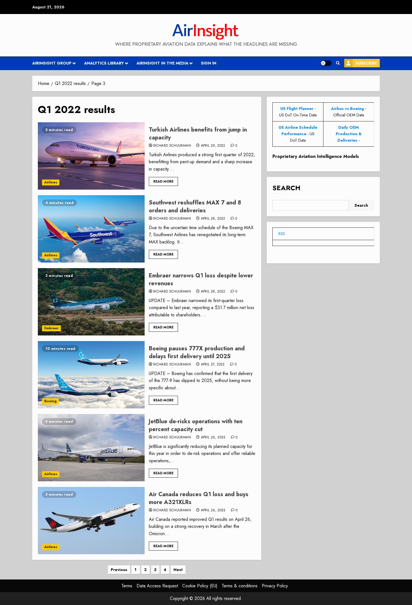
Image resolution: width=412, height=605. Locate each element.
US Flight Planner (296, 108)
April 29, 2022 (213, 146)
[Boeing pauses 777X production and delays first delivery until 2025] (91, 374)
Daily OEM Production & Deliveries (349, 134)
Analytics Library (104, 63)
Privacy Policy (275, 586)
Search (286, 188)
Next (178, 569)
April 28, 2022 (213, 219)
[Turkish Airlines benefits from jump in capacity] (91, 156)
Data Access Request (157, 586)
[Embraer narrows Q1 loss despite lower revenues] (91, 301)
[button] (337, 63)
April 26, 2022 (213, 437)
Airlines (50, 182)
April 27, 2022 (213, 364)
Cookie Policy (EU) (199, 586)
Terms (126, 586)
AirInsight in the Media (162, 63)
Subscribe (366, 63)
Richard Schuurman (172, 146)
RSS (281, 233)
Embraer (51, 328)
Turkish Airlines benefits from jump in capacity (198, 134)
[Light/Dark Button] (326, 63)
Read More (163, 181)
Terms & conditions (240, 586)
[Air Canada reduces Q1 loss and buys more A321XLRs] (91, 520)
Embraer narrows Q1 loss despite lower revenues (201, 279)
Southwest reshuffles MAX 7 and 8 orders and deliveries (195, 207)
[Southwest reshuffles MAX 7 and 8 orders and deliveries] (91, 229)
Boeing (50, 401)
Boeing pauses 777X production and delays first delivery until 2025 (197, 352)
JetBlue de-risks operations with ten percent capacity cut (195, 425)
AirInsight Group (51, 63)
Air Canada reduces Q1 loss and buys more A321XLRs (198, 498)
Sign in (208, 63)
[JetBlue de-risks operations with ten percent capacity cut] (91, 447)
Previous (119, 569)
